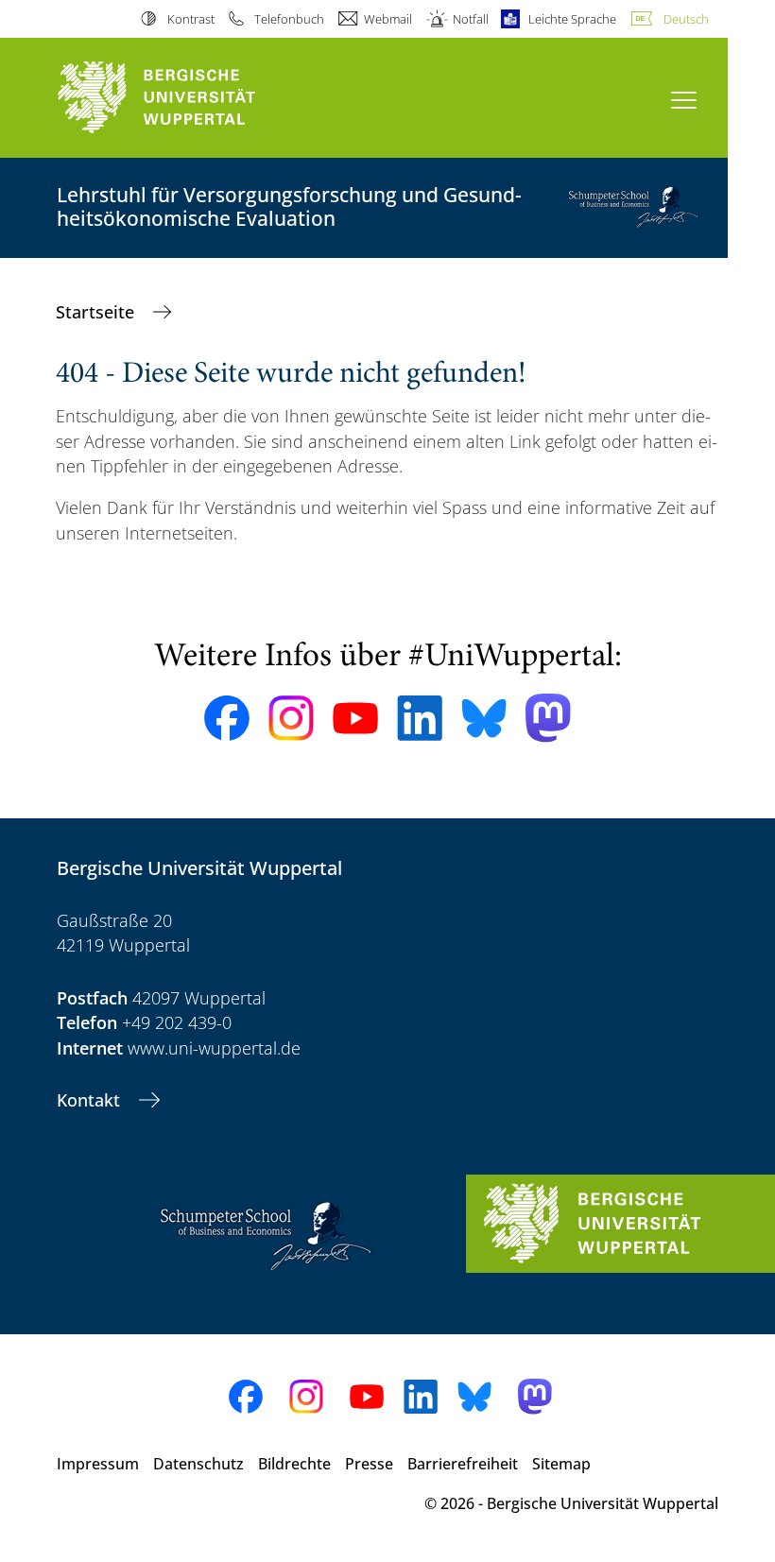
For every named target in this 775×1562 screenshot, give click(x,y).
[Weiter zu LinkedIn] (419, 717)
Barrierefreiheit (462, 1463)
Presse (369, 1463)
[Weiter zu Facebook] (227, 718)
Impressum (98, 1463)
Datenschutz (198, 1463)
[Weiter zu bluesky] (484, 718)
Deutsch (686, 18)
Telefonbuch (289, 18)
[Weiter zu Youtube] (355, 718)
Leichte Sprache (572, 18)
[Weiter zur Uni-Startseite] (189, 98)
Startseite (97, 311)
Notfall (470, 18)
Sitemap (561, 1463)
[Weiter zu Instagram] (291, 718)
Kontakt (91, 1100)
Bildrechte (294, 1463)
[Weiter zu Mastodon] (548, 718)
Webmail (388, 18)
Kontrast (190, 18)
